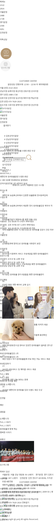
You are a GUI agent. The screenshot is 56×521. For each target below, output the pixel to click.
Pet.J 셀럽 (4, 374)
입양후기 (3, 346)
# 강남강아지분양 (11, 139)
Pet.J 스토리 (5, 422)
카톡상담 (3, 516)
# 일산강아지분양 (11, 146)
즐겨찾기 (7, 125)
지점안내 (3, 214)
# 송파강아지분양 (11, 152)
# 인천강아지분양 (11, 142)
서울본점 (3, 115)
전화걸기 (21, 488)
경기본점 (3, 118)
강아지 (2, 289)
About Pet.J (5, 169)
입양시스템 (4, 252)
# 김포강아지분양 (11, 135)
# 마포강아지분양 (11, 149)
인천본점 (3, 122)
